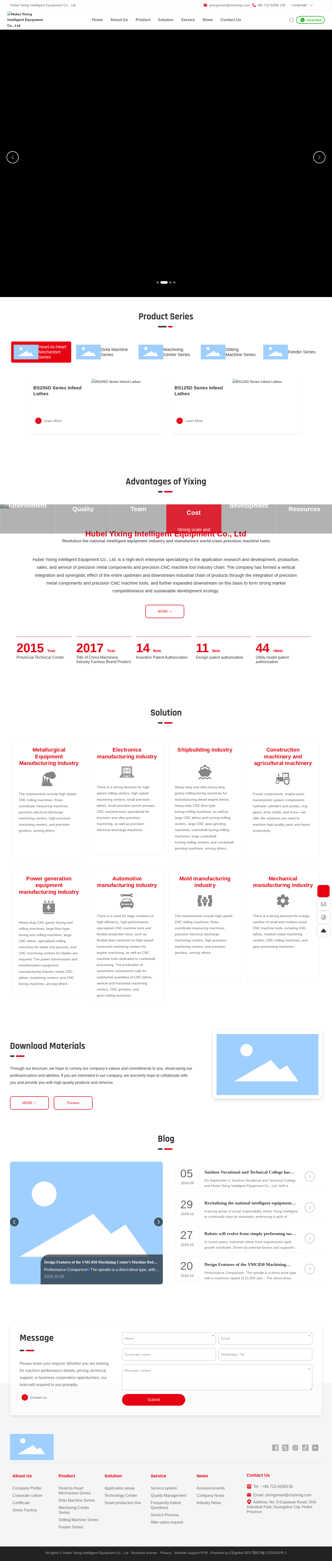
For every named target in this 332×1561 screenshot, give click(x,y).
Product (143, 20)
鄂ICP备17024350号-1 (269, 1553)
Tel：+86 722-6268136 (272, 1486)
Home (97, 20)
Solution (166, 20)
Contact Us (230, 20)
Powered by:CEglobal (226, 1553)
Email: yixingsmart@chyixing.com (281, 1495)
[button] (158, 282)
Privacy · (167, 1553)
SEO (247, 1553)
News (208, 20)
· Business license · (144, 1553)
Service (188, 20)
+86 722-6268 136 (271, 5)
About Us (119, 20)
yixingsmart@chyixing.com (229, 5)
